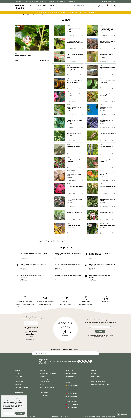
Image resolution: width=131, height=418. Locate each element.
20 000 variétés (18, 1)
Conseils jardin (41, 5)
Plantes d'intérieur (39, 8)
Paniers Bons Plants (45, 390)
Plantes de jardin (30, 8)
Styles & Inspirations (96, 379)
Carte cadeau (44, 392)
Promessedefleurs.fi (72, 410)
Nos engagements (20, 382)
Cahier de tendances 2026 (98, 382)
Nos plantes (18, 379)
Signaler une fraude (71, 376)
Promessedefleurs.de (72, 388)
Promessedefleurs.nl (72, 402)
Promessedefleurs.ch (72, 407)
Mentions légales (55, 416)
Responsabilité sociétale (21, 387)
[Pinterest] (85, 361)
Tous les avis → (66, 336)
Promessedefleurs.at (72, 396)
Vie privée (66, 416)
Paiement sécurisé (45, 382)
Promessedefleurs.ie (72, 385)
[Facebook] (82, 361)
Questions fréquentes (71, 373)
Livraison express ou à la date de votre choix (34, 1)
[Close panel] (26, 396)
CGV (61, 416)
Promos (66, 8)
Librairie (55, 8)
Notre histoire (18, 376)
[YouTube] (88, 361)
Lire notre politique (7, 408)
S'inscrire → (100, 331)
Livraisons (42, 376)
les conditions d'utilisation (103, 336)
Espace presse (19, 392)
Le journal (93, 373)
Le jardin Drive (44, 395)
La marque (51, 5)
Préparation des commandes (48, 373)
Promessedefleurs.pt (72, 399)
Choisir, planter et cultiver (33, 14)
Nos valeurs (18, 384)
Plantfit (42, 384)
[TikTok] (91, 361)
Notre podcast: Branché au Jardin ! (100, 384)
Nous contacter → (31, 339)
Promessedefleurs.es (72, 391)
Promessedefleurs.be (72, 404)
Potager (50, 8)
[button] (99, 5)
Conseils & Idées (95, 376)
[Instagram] (79, 361)
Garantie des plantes (45, 379)
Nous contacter (70, 379)
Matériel (60, 8)
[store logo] (19, 7)
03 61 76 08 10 (32, 323)
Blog (25, 14)
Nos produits (31, 5)
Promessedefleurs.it (72, 393)
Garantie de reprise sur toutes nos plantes (56, 1)
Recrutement (18, 390)
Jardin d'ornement (44, 14)
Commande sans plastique (47, 387)
